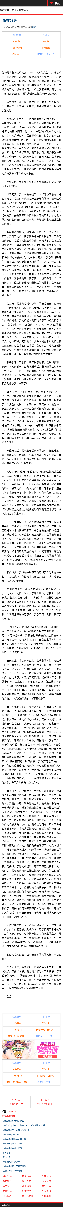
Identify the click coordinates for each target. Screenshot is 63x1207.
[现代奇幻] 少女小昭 (11, 1162)
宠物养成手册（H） (46, 1030)
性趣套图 (46, 1196)
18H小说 (7, 1196)
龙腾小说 (7, 1191)
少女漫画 (26, 1191)
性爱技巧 (46, 1176)
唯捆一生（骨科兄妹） (17, 1082)
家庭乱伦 (7, 1181)
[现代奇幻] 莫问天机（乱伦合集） (17, 1130)
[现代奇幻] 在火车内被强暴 (14, 1166)
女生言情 (46, 1186)
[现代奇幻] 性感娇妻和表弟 (14, 1139)
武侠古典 (26, 1176)
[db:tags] (13, 1111)
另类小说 (7, 1176)
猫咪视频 (17, 35)
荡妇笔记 (6, 1153)
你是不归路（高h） (17, 1036)
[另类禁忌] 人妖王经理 (12, 1171)
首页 (14, 10)
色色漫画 (17, 41)
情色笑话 (7, 1186)
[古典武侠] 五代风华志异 (13, 1135)
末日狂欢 (6, 1157)
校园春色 (26, 1181)
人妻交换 (46, 1181)
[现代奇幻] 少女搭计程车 (13, 1121)
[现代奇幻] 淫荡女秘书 (12, 1148)
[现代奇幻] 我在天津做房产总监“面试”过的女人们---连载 (27, 1125)
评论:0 (34, 27)
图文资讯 (46, 1191)
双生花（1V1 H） (46, 1082)
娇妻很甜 (46, 48)
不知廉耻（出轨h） (46, 1076)
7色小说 (46, 35)
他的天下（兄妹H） (46, 1036)
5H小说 (46, 41)
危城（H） (16, 54)
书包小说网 (17, 48)
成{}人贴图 (27, 1196)
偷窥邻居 (10, 21)
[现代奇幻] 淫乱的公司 (12, 1144)
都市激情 (23, 10)
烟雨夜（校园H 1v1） (46, 54)
